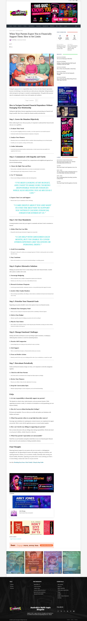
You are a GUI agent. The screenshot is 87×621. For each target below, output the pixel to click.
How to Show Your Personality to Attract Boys (66, 68)
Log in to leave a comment (15, 538)
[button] (76, 26)
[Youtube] (77, 1)
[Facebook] (69, 1)
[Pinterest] (72, 1)
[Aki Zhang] (10, 40)
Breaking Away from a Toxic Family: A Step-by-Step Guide (28, 462)
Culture (59, 165)
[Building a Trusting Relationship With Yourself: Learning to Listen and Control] (34, 562)
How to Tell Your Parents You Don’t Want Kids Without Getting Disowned (72, 47)
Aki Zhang (14, 39)
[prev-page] (57, 83)
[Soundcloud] (73, 1)
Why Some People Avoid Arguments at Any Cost (67, 167)
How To (13, 30)
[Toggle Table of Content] (35, 100)
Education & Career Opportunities (64, 160)
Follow (67, 35)
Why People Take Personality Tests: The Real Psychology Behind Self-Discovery (66, 162)
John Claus (9, 572)
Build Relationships (19, 30)
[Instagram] (70, 1)
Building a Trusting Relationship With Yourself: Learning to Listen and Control (66, 64)
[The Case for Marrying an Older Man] (15, 562)
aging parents (18, 89)
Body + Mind (59, 170)
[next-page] (60, 83)
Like (60, 35)
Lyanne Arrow (28, 572)
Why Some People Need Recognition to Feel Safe (67, 183)
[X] (75, 1)
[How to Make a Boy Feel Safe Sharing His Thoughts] (72, 562)
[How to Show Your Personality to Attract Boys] (53, 562)
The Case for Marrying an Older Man (64, 58)
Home (10, 30)
